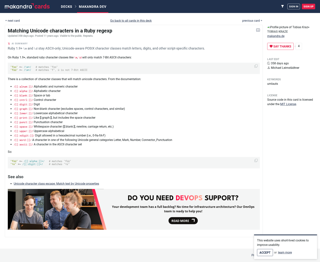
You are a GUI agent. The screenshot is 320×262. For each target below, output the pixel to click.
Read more (180, 221)
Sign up (309, 6)
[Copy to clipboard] (256, 66)
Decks (66, 7)
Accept (265, 252)
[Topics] (282, 6)
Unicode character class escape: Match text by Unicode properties (56, 183)
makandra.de (275, 36)
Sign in (293, 6)
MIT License (288, 104)
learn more (285, 252)
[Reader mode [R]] (258, 30)
